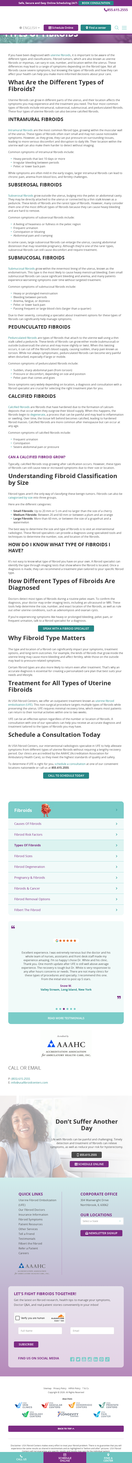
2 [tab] (60, 1009)
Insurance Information (33, 1214)
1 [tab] (57, 1009)
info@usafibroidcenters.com (29, 1082)
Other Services (28, 1229)
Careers (24, 1253)
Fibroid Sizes (23, 856)
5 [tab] (71, 1009)
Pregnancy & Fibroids (29, 877)
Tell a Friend (27, 1234)
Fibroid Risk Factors (28, 834)
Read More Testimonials (66, 1018)
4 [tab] (67, 1009)
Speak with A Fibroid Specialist (66, 628)
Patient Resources (31, 1224)
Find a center (97, 25)
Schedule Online (62, 25)
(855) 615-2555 (20, 1079)
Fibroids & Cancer (27, 888)
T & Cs (85, 1388)
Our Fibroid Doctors (32, 1210)
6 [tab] (75, 1009)
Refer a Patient (28, 1248)
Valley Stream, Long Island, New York (66, 989)
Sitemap (47, 1388)
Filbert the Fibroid (27, 910)
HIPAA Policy (74, 1388)
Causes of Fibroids (27, 824)
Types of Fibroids (27, 845)
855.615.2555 (117, 10)
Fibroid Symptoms (31, 1219)
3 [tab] (64, 1009)
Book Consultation (96, 3)
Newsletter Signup (102, 1233)
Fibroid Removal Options (32, 899)
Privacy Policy (59, 1388)
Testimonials (27, 1239)
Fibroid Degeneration (29, 867)
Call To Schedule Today (66, 775)
